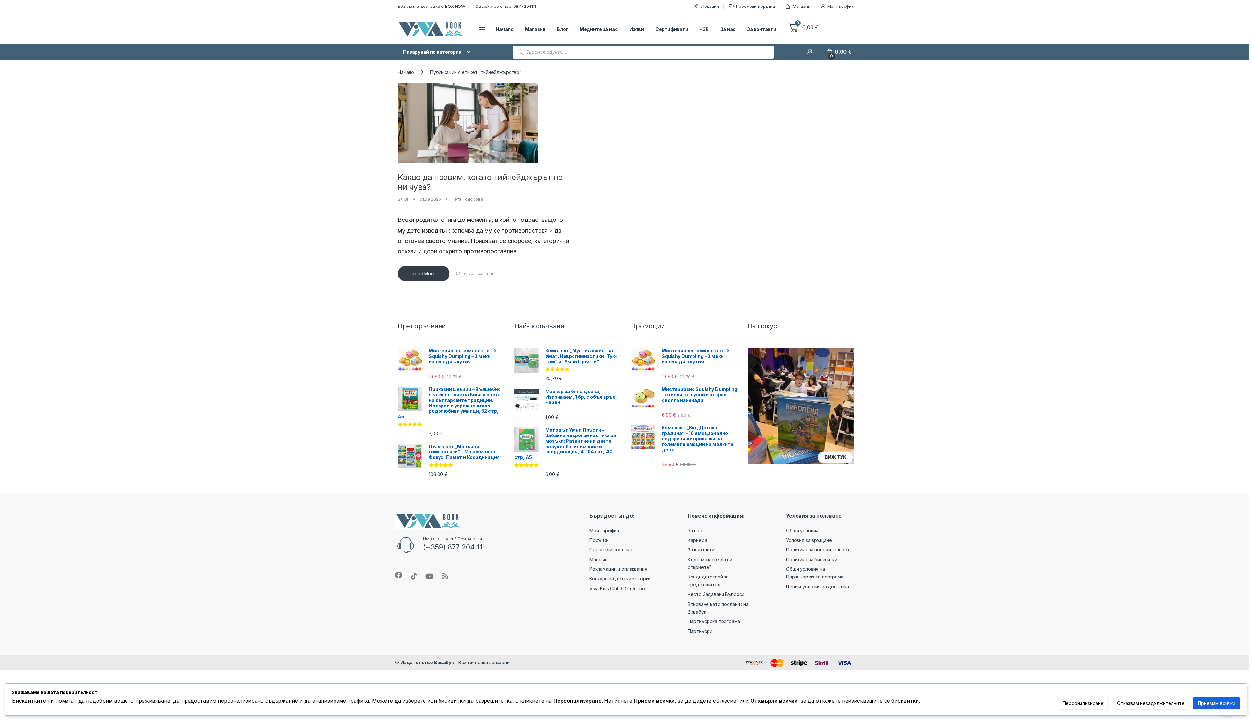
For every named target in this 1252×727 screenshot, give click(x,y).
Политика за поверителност (818, 549)
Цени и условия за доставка (817, 586)
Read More (424, 273)
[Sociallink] (398, 575)
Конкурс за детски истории (620, 578)
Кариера (697, 540)
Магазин (801, 6)
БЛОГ (403, 199)
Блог (562, 29)
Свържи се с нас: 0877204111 (505, 6)
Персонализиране (1083, 703)
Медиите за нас (599, 29)
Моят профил (840, 6)
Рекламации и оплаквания (618, 569)
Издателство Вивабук (427, 662)
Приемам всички (1216, 703)
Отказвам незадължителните (1151, 703)
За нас (728, 29)
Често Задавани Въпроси (716, 594)
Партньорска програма (714, 621)
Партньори (700, 631)
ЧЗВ (704, 29)
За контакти (761, 29)
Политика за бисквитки (811, 559)
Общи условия (802, 530)
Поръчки (599, 540)
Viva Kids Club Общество (617, 588)
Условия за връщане (809, 540)
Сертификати (671, 29)
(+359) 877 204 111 (454, 547)
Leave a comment (479, 273)
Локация (710, 6)
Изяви (636, 29)
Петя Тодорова (467, 199)
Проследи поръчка (755, 6)
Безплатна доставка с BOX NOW (431, 6)
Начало (505, 29)
